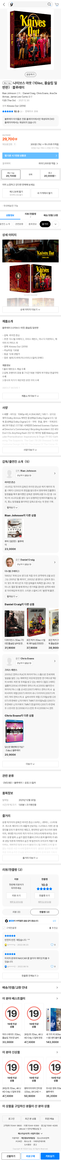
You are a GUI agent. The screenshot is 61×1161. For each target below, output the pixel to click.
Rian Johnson (9, 93)
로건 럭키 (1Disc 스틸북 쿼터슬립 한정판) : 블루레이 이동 (36, 628)
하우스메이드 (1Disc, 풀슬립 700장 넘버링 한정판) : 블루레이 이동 (12, 1023)
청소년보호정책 (43, 1138)
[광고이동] (49, 4)
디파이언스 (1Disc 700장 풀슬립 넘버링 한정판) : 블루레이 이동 (14, 629)
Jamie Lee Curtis (19, 96)
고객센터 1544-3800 (12, 1125)
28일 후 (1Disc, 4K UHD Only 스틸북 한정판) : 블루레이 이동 (34, 1023)
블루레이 (18, 782)
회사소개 (27, 1141)
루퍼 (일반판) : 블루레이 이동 (14, 535)
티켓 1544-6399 (31, 1125)
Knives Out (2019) (16, 105)
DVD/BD (7, 782)
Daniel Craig (29, 93)
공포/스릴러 (30, 782)
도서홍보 (27, 1144)
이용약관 (15, 1138)
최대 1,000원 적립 (47, 163)
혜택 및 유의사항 (16, 902)
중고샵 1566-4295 (49, 1125)
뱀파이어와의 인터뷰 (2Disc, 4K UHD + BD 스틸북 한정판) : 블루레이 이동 (34, 1077)
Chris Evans (42, 93)
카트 (57, 5)
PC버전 (19, 1141)
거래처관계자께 (39, 1141)
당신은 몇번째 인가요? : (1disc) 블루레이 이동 (14, 737)
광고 (35, 1144)
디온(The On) (9, 100)
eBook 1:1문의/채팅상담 (29, 1129)
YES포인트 (7, 144)
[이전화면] (4, 4)
